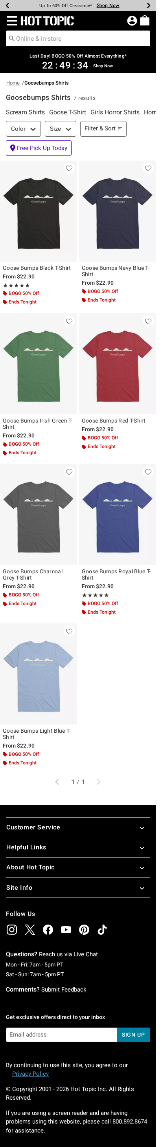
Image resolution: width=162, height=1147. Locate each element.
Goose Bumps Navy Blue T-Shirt (115, 271)
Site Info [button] (19, 887)
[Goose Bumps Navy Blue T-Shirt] (117, 211)
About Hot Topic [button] (30, 867)
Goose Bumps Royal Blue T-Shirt (116, 574)
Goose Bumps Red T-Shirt (114, 420)
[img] (12, 930)
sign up (133, 1034)
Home (13, 83)
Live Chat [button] (86, 954)
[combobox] (78, 38)
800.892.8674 (129, 1121)
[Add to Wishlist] (69, 168)
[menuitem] (145, 20)
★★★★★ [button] (16, 285)
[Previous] (7, 5)
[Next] (148, 5)
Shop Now (108, 5)
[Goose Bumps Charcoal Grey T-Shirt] (38, 514)
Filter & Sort (100, 128)
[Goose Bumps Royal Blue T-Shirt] (117, 514)
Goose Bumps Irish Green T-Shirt (38, 423)
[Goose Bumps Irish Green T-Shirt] (38, 363)
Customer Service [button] (33, 827)
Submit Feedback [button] (64, 989)
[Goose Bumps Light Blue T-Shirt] (38, 673)
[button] (10, 20)
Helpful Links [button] (26, 847)
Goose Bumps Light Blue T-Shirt (37, 734)
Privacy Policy (30, 1073)
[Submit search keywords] (12, 38)
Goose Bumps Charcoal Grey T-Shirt (33, 574)
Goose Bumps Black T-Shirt (37, 268)
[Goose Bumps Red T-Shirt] (117, 363)
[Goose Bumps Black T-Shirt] (38, 211)
